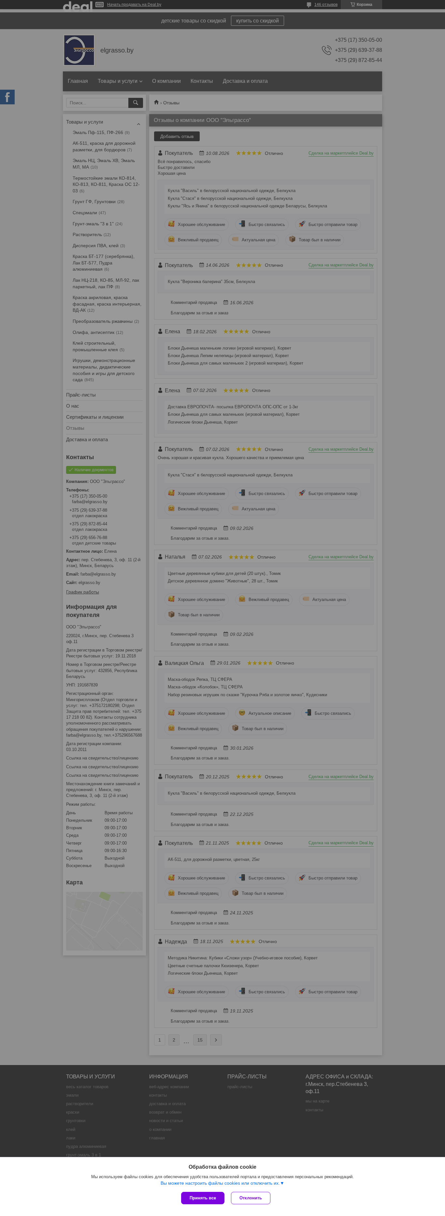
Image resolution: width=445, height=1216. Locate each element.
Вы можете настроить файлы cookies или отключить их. (220, 1183)
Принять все (203, 1197)
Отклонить (250, 1197)
